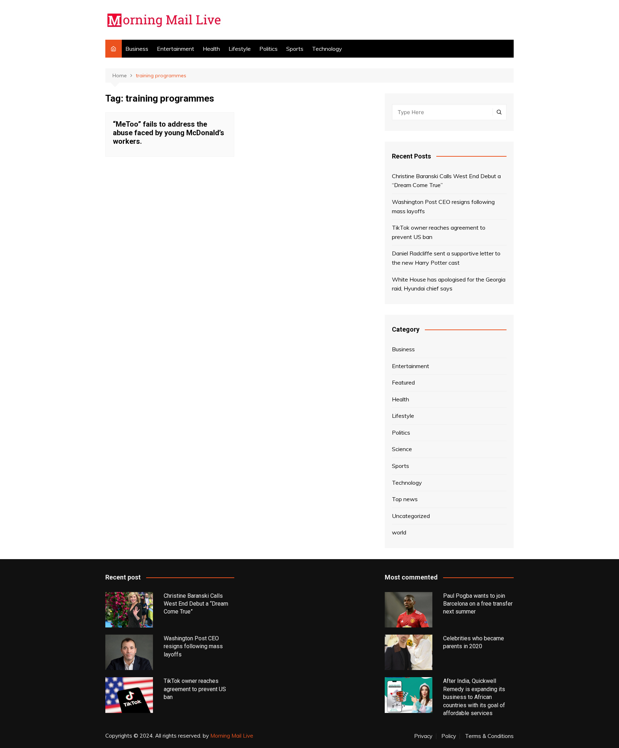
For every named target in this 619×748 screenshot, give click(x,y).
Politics (268, 48)
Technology (327, 48)
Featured (403, 382)
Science (402, 449)
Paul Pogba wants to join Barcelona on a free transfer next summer (478, 603)
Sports (294, 48)
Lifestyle (240, 48)
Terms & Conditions (489, 736)
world (399, 532)
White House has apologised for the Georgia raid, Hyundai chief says (448, 284)
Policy (448, 736)
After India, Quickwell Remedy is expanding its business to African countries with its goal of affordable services (474, 697)
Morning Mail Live (231, 735)
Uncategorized (411, 515)
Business (136, 48)
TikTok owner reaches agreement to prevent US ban (438, 232)
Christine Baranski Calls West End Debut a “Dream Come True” (446, 180)
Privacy (423, 736)
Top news (405, 499)
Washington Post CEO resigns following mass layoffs (443, 206)
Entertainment (175, 48)
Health (211, 48)
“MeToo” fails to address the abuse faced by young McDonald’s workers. (168, 133)
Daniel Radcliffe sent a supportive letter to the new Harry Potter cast (446, 258)
